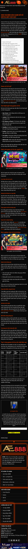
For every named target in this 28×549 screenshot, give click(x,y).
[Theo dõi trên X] (9, 540)
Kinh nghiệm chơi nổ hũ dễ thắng (10, 53)
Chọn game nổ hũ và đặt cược (11, 49)
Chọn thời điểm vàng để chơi (11, 56)
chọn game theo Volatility (7, 310)
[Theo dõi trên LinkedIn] (14, 540)
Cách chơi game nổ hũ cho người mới (11, 45)
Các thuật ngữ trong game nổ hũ (10, 43)
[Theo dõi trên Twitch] (19, 540)
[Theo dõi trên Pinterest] (11, 540)
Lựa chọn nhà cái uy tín (10, 46)
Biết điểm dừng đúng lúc (10, 59)
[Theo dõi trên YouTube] (16, 540)
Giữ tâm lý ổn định (9, 57)
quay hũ (16, 222)
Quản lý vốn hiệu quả (9, 54)
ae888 (19, 34)
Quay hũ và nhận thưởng (10, 51)
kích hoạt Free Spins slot (9, 101)
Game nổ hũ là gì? (7, 42)
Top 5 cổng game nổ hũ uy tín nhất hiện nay (12, 62)
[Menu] (2, 2)
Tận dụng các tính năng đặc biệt (12, 60)
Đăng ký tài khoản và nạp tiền (11, 48)
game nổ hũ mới (5, 32)
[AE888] (10, 2)
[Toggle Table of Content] (20, 40)
